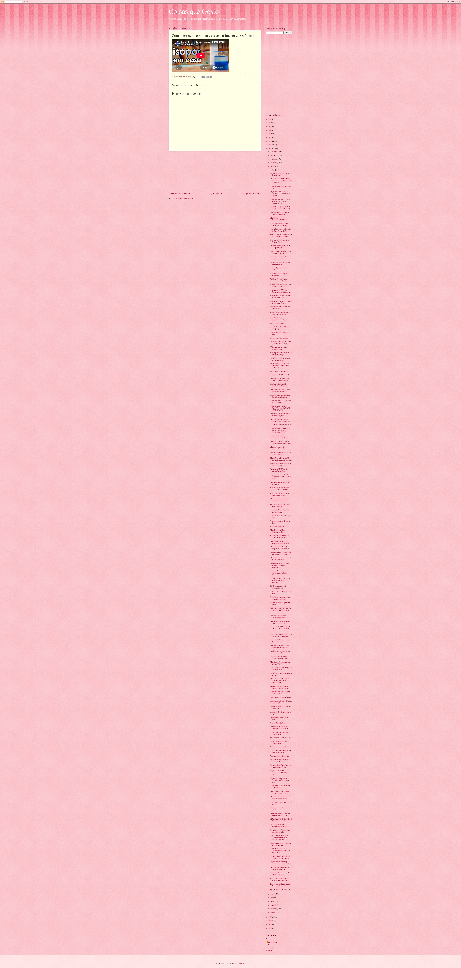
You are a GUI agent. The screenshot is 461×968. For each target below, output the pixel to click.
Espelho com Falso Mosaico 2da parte (280, 333)
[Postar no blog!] (204, 77)
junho (273, 894)
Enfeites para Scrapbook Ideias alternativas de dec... (280, 252)
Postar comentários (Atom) (184, 198)
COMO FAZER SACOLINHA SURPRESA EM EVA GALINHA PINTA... (280, 201)
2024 (270, 123)
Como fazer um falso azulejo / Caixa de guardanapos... (280, 396)
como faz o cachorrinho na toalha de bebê (281, 674)
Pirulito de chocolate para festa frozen (280, 603)
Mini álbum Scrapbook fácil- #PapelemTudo (279, 241)
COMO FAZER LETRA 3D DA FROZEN (280, 187)
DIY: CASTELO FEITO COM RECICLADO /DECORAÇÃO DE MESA (281, 180)
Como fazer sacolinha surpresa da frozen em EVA (281, 668)
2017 (270, 148)
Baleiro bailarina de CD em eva (280, 697)
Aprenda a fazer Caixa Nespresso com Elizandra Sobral (281, 766)
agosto (273, 166)
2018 (270, 145)
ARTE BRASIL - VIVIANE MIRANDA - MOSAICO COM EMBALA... (279, 366)
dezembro (274, 151)
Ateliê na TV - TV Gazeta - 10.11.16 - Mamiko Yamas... (280, 280)
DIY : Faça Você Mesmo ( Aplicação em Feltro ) (278, 531)
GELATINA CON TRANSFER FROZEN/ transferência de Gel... (280, 610)
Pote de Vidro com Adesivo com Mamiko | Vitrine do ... (281, 285)
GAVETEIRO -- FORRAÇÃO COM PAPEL (280, 786)
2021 (270, 134)
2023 (270, 126)
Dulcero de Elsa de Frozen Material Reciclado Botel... (279, 657)
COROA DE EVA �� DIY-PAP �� (281, 592)
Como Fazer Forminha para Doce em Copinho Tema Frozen (281, 635)
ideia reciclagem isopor (277, 323)
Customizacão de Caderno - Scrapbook (279, 274)
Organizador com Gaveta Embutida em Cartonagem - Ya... (280, 780)
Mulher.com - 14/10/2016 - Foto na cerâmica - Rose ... (280, 296)
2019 (270, 141)
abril (272, 901)
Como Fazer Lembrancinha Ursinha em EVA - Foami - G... (281, 437)
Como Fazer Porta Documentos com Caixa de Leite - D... (280, 751)
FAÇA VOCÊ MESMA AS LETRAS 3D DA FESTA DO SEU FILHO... (280, 194)
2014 (270, 924)
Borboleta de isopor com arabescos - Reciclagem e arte (280, 319)
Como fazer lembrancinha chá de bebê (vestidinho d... (281, 874)
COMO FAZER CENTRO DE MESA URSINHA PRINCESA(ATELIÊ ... (280, 430)
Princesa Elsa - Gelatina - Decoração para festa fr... (279, 616)
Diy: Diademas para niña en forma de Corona (279, 587)
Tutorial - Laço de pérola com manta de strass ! (280, 505)
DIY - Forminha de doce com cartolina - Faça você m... (280, 646)
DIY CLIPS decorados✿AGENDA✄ (279, 219)
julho (272, 170)
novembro (274, 155)
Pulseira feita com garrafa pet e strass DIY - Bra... (280, 464)
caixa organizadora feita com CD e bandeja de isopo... (281, 353)
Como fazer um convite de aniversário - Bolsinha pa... (279, 727)
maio (272, 897)
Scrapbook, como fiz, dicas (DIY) (279, 269)
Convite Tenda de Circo (278, 723)
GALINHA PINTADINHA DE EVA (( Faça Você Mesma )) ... (281, 208)
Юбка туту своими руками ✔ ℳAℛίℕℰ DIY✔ (280, 559)
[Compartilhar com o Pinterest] (211, 77)
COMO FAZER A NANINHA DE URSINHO (280, 693)
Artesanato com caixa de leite (279, 756)
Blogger (242, 963)
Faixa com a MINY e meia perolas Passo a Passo (279, 470)
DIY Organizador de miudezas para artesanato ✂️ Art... (280, 814)
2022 (270, 130)
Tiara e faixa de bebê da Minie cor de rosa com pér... (280, 494)
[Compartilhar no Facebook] (208, 77)
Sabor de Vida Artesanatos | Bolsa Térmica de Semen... (279, 687)
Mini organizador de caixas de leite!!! (280, 809)
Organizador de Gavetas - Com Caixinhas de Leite (280, 831)
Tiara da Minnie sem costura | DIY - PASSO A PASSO (279, 488)
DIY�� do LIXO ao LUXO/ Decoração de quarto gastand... (281, 459)
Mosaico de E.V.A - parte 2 (279, 371)
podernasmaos (272, 943)
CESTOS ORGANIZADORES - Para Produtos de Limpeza (280, 857)
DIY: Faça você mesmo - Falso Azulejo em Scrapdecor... (280, 390)
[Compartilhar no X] (206, 77)
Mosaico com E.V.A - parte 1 (279, 375)
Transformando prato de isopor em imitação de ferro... (280, 313)
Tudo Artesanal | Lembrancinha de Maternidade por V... (280, 885)
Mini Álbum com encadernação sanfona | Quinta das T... (280, 230)
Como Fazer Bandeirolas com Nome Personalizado (280, 598)
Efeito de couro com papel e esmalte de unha (279, 348)
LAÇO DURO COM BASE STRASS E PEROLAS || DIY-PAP (281, 476)
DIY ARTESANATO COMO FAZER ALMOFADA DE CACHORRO (279, 681)
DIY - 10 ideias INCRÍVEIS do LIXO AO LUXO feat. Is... (280, 792)
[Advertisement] (215, 171)
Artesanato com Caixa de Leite (280, 747)
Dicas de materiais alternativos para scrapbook (280, 263)
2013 (270, 928)
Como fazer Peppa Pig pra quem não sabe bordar (280, 511)
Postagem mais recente (179, 193)
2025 (270, 119)
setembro (274, 163)
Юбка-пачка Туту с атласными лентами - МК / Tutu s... (281, 553)
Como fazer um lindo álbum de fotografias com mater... (280, 258)
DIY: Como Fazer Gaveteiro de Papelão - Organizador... (280, 798)
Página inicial (215, 193)
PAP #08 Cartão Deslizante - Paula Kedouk (279, 733)
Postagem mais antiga (250, 193)
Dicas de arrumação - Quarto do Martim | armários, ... (280, 844)
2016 (270, 917)
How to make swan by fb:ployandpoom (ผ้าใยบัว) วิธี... (280, 573)
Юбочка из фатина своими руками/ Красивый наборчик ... (279, 565)
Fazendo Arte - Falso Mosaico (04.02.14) (280, 328)
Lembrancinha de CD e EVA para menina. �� (281, 702)
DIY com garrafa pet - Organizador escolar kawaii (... (281, 448)
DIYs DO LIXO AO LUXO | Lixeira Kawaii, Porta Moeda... (281, 442)
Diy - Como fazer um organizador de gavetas (278, 825)
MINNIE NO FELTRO (277, 526)
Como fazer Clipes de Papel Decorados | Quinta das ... (279, 224)
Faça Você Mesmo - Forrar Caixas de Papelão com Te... (280, 420)
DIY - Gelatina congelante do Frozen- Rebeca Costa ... (280, 622)
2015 (270, 921)
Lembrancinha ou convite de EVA (279, 718)
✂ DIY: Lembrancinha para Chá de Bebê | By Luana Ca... (280, 879)
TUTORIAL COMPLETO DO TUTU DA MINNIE (280, 536)
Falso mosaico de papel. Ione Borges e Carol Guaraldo (279, 379)
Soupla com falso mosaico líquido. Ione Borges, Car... (279, 385)
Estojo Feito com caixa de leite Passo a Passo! (280, 742)
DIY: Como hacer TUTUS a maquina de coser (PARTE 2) (280, 542)
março (273, 905)
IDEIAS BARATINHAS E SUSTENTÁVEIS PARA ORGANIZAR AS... (279, 837)
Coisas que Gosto (194, 11)
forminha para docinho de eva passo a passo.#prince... (280, 652)
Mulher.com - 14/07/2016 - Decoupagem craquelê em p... (280, 291)
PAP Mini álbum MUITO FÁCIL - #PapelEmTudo (281, 246)
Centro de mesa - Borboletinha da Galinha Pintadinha (281, 213)
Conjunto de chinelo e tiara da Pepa (280, 516)
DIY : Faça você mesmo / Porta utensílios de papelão (280, 414)
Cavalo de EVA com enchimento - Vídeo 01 (280, 707)
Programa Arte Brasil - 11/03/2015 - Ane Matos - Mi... (279, 772)
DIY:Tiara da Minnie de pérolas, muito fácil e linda (280, 500)
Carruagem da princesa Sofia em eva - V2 (280, 713)
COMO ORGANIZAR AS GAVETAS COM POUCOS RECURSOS (280, 850)
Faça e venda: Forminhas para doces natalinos (280, 641)
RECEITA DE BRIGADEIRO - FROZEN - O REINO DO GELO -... (280, 629)
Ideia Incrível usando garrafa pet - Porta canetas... (281, 453)
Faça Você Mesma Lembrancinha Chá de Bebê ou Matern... (281, 868)
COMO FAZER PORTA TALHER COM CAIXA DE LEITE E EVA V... (280, 408)
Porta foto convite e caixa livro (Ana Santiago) (280, 760)
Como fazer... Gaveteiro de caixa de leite (280, 803)
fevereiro (274, 908)
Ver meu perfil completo (271, 949)
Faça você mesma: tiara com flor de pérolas (280, 483)
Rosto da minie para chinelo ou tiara (280, 522)
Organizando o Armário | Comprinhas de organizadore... (281, 863)
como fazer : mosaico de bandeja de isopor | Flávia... (281, 359)
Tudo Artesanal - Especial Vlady (280, 737)
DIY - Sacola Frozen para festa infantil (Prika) (280, 663)
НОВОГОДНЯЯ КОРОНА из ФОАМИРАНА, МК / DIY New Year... (280, 580)
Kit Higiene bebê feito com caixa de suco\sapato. (281, 174)
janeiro (273, 912)
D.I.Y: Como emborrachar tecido (281, 425)
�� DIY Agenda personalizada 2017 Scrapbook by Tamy (281, 235)
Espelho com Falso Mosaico (279, 338)
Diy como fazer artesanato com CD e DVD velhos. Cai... (280, 342)
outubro (273, 159)
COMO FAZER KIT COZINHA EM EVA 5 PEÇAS (280, 401)
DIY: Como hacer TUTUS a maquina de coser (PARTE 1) (280, 548)
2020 (270, 137)
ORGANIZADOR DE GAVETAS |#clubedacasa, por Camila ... (281, 820)
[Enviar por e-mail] (202, 77)
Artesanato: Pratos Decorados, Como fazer (280, 307)
